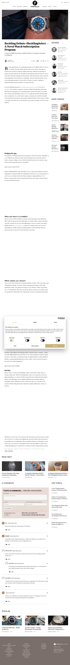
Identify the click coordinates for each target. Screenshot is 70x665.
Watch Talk (26, 651)
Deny (15, 345)
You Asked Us (26, 650)
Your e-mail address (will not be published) (34, 502)
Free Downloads (9, 651)
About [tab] (55, 322)
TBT (26, 648)
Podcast (45, 6)
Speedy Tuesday (26, 645)
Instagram (43, 647)
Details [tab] (35, 322)
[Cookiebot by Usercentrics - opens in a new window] (59, 318)
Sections (19, 6)
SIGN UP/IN (66, 2)
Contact (9, 656)
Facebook (43, 645)
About (49, 6)
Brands (25, 6)
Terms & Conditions (59, 650)
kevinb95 (7, 536)
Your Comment (6, 493)
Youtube (44, 648)
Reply (9, 529)
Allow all (55, 345)
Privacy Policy (57, 652)
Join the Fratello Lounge (9, 645)
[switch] (27, 340)
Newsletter (9, 654)
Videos (55, 6)
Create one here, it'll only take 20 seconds (33, 515)
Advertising (9, 650)
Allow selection (35, 345)
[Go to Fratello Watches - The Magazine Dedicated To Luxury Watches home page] (35, 1)
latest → (65, 457)
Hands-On (26, 647)
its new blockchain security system (28, 87)
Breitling (7, 89)
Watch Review (26, 653)
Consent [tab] (14, 322)
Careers (9, 648)
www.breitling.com (19, 225)
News (6, 451)
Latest (14, 6)
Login (7, 515)
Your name (6, 502)
